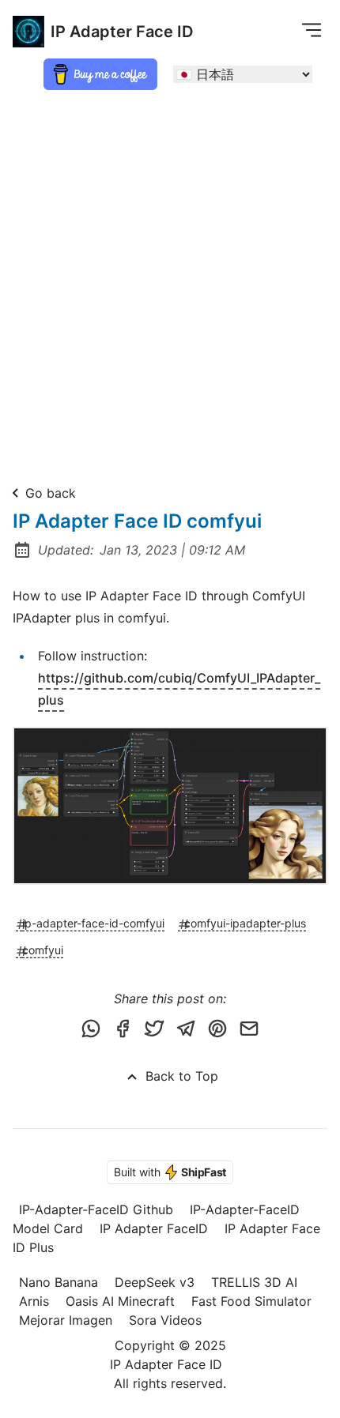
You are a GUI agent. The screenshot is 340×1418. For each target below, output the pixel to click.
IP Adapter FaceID (154, 1228)
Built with (170, 1172)
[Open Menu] (311, 29)
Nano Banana (58, 1282)
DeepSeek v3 (155, 1282)
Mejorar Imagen (65, 1320)
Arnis (34, 1301)
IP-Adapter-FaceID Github (96, 1209)
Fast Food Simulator (251, 1301)
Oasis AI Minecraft (120, 1301)
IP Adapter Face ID (122, 31)
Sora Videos (165, 1320)
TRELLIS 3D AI (254, 1282)
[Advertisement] (170, 280)
